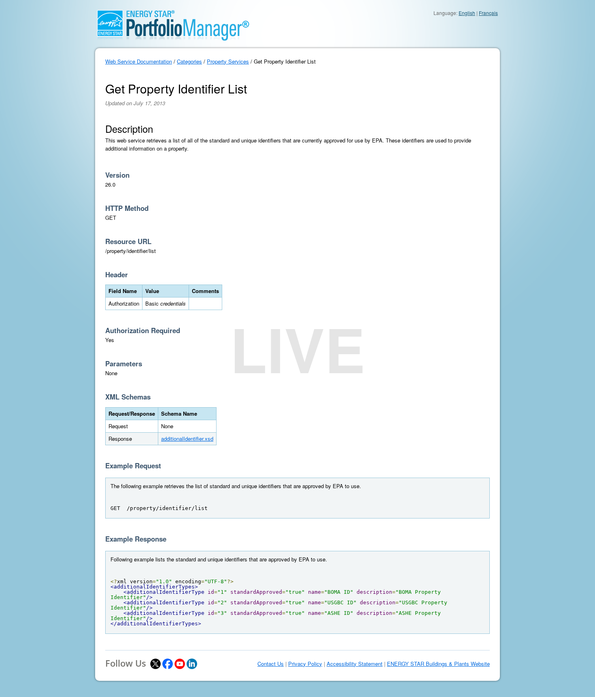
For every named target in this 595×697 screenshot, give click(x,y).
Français (488, 12)
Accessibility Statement (354, 664)
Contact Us (270, 664)
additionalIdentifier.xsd (187, 438)
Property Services (228, 61)
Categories (189, 61)
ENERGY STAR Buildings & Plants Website (438, 664)
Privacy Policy (305, 664)
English (467, 12)
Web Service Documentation (138, 61)
